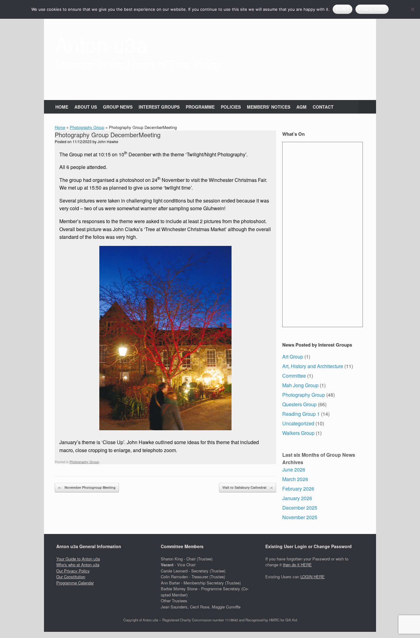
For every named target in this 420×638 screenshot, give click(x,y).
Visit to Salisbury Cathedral (247, 487)
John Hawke (107, 141)
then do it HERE (297, 565)
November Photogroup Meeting (87, 487)
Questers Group (299, 404)
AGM (301, 107)
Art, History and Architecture (312, 366)
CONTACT (323, 107)
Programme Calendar (75, 583)
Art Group (292, 356)
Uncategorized (298, 423)
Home (60, 127)
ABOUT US (85, 107)
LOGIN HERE (312, 577)
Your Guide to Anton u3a (78, 559)
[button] (367, 107)
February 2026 (298, 488)
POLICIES (231, 107)
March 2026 (295, 479)
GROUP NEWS (118, 107)
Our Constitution (70, 577)
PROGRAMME (200, 107)
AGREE (342, 9)
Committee (294, 375)
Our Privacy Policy (73, 571)
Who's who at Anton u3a (77, 565)
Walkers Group (298, 432)
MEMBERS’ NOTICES (268, 107)
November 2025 (299, 517)
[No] (412, 9)
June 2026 (293, 469)
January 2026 (297, 498)
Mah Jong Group (300, 385)
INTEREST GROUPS (159, 107)
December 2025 (299, 507)
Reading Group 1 (301, 413)
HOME (61, 107)
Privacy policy (372, 9)
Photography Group (87, 127)
